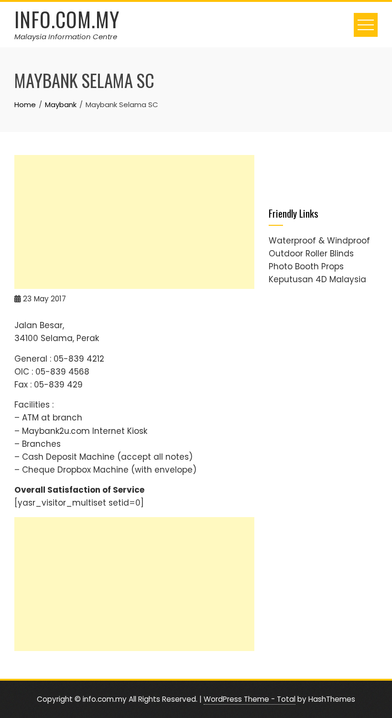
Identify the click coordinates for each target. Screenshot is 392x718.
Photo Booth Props (306, 266)
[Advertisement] (134, 222)
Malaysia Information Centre (65, 37)
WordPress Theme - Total (249, 699)
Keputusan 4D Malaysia (317, 279)
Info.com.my (67, 19)
